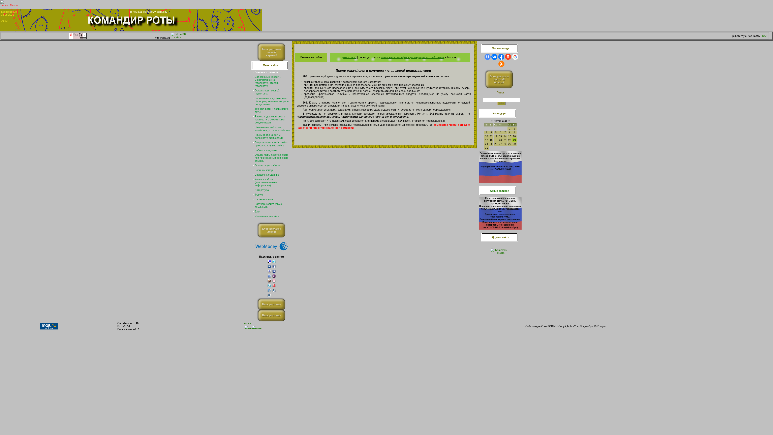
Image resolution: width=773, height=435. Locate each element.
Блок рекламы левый (271, 230)
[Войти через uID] (488, 57)
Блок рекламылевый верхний (271, 52)
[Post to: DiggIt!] (269, 266)
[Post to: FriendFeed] (269, 276)
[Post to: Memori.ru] (274, 280)
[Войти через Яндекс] (508, 57)
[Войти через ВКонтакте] (494, 57)
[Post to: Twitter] (274, 261)
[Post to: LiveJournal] (274, 290)
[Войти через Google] (515, 57)
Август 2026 (500, 120)
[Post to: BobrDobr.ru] (269, 280)
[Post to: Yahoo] (274, 276)
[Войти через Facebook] (501, 57)
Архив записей (499, 190)
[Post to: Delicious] (269, 261)
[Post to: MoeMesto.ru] (269, 285)
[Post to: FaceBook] (274, 266)
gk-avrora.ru (349, 57)
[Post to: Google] (269, 271)
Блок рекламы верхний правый (499, 79)
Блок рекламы (271, 304)
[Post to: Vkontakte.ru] (269, 295)
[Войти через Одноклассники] (501, 64)
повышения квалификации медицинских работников (412, 57)
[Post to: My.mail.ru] (269, 290)
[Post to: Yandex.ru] (274, 285)
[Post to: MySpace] (274, 271)
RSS (765, 35)
